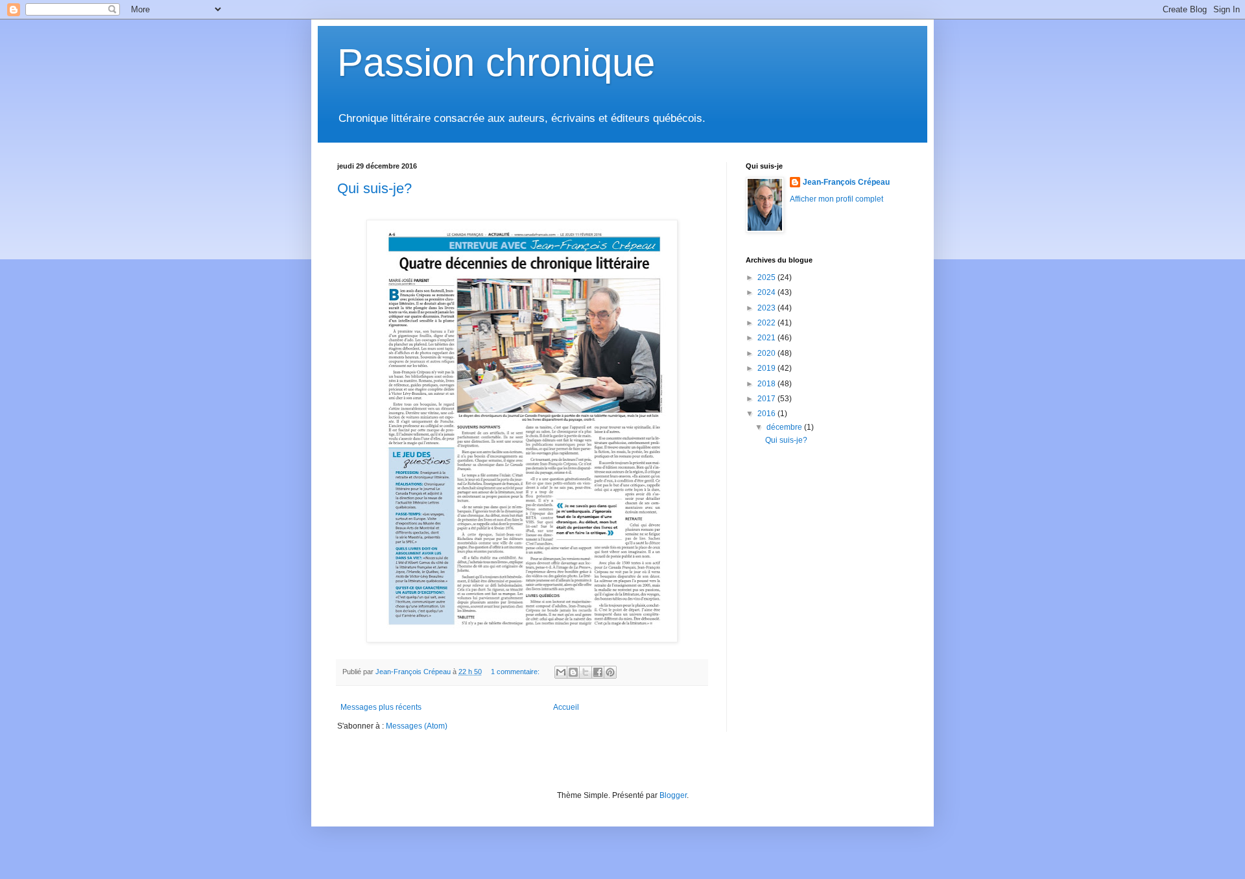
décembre (785, 427)
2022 (767, 322)
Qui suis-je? (374, 188)
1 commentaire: (516, 671)
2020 (767, 353)
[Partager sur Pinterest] (610, 672)
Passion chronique (496, 62)
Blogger (673, 795)
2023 (767, 307)
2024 (767, 292)
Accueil (566, 707)
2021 (767, 337)
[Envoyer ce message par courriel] (560, 672)
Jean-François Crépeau (846, 182)
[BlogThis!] (573, 672)
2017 (767, 398)
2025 (767, 277)
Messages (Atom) (416, 726)
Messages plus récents (380, 707)
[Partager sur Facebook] (597, 672)
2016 (767, 413)
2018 (767, 383)
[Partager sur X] (585, 672)
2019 (767, 368)
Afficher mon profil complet (836, 199)
